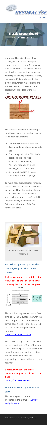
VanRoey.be (33, 418)
